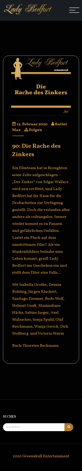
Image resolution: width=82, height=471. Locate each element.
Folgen (35, 130)
